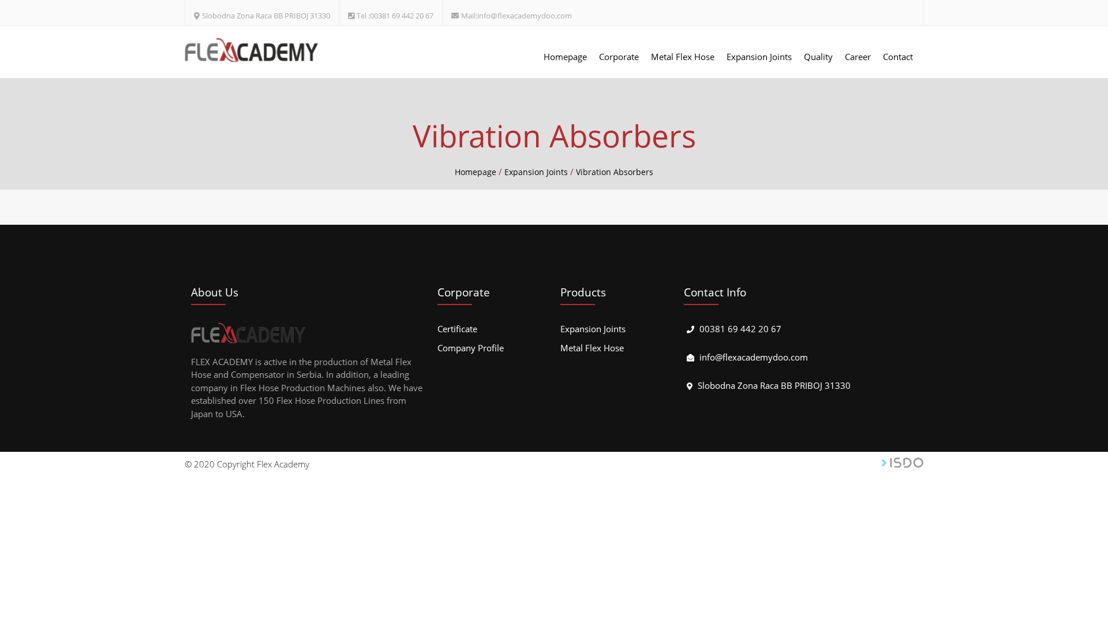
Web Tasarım (902, 464)
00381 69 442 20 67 (740, 329)
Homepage (565, 56)
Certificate (457, 329)
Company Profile (470, 348)
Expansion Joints (759, 56)
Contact (898, 56)
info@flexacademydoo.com (753, 357)
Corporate (619, 56)
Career (858, 56)
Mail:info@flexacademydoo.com (516, 15)
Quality (818, 56)
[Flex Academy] (252, 49)
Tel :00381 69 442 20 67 (395, 15)
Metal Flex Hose (682, 56)
